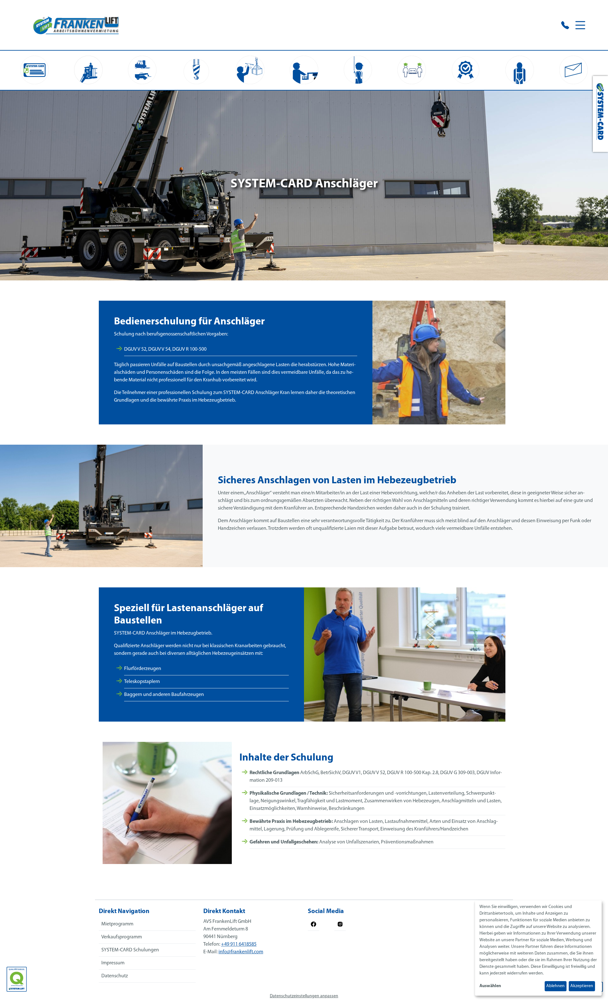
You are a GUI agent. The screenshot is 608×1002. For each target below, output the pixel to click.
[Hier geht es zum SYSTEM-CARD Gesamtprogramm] (600, 114)
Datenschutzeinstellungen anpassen (304, 996)
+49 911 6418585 (238, 944)
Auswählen (490, 986)
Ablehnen (555, 986)
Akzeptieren (581, 986)
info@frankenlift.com (240, 952)
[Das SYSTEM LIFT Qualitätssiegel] (16, 979)
